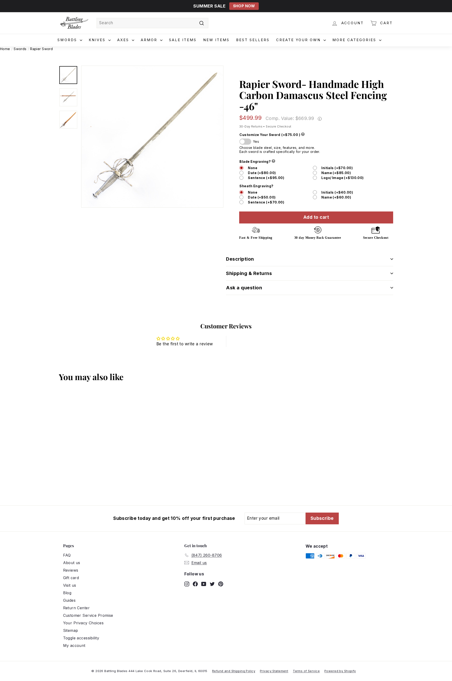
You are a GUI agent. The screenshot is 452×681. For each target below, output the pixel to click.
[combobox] (152, 23)
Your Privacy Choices (83, 623)
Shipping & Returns (249, 273)
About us (71, 562)
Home (5, 49)
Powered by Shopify (340, 671)
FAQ (67, 555)
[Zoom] (152, 136)
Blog (67, 592)
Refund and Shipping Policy (233, 671)
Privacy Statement (274, 671)
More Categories (355, 40)
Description (240, 259)
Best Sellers (253, 40)
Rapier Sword (41, 49)
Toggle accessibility (81, 638)
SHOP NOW (244, 6)
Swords (68, 40)
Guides (69, 600)
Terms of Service (306, 671)
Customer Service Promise (88, 615)
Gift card (71, 577)
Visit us (69, 585)
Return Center (76, 607)
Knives (98, 40)
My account (74, 645)
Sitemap (70, 630)
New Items (216, 40)
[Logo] (74, 23)
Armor (150, 40)
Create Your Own (299, 40)
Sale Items (183, 40)
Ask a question (244, 288)
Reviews (70, 570)
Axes (124, 40)
